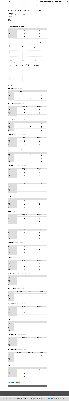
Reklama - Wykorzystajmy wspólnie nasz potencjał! (28, 393)
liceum (11, 16)
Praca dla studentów (42, 393)
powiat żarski (14, 14)
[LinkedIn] (17, 383)
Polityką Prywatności (47, 398)
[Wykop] (19, 383)
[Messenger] (9, 383)
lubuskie (10, 14)
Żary (14, 13)
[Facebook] (13, 383)
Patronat (36, 393)
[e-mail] (11, 383)
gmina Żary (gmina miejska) (21, 14)
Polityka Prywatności (34, 394)
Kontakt (34, 393)
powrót (10, 386)
